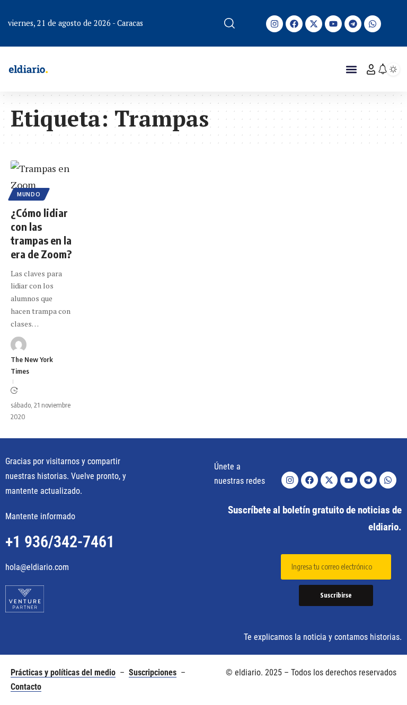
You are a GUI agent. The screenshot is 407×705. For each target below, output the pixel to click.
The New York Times (32, 365)
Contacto (26, 687)
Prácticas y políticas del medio (63, 672)
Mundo (29, 194)
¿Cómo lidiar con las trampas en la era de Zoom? (41, 233)
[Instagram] (274, 23)
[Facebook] (294, 23)
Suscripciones (152, 672)
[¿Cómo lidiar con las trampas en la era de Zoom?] (41, 178)
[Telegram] (352, 23)
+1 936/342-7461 (59, 541)
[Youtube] (333, 23)
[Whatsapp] (372, 23)
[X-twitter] (313, 23)
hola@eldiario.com (37, 567)
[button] (229, 23)
